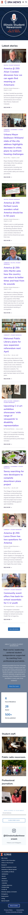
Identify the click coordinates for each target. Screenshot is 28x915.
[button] (26, 2)
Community (7, 129)
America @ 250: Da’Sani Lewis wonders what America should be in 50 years (13, 209)
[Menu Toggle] (23, 2)
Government (14, 129)
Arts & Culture (8, 401)
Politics (6, 65)
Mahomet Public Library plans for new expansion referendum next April (12, 345)
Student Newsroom (14, 65)
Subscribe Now (14, 820)
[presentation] (14, 56)
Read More (8, 107)
